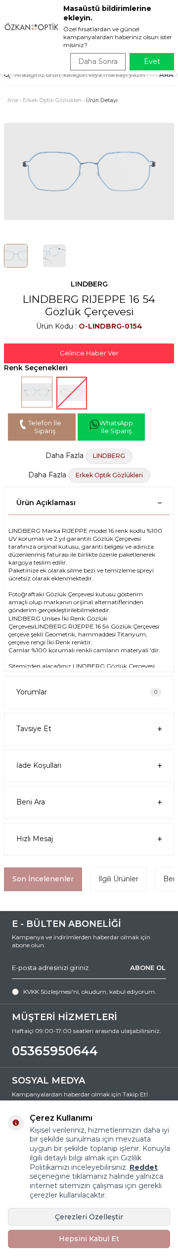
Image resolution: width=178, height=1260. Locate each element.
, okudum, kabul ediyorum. (89, 991)
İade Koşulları (38, 765)
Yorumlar (87, 691)
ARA (166, 74)
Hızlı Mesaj (34, 838)
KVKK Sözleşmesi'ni (51, 991)
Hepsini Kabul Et (89, 1238)
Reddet (144, 1167)
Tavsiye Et (33, 728)
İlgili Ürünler (118, 878)
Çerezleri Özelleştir (89, 1216)
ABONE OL (148, 968)
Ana (12, 100)
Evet (152, 61)
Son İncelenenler (43, 878)
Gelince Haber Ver (89, 353)
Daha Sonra (98, 61)
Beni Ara (30, 802)
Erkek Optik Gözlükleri (52, 100)
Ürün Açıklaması (46, 502)
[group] (89, 171)
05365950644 (55, 1050)
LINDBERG (89, 284)
